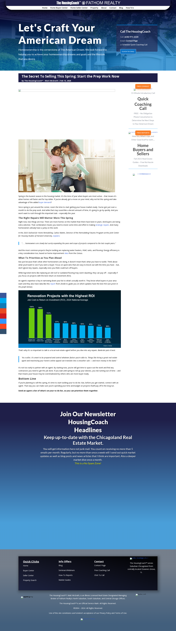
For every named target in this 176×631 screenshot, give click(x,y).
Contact (112, 8)
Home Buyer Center (59, 8)
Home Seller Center (79, 8)
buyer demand (45, 202)
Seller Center (28, 575)
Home (44, 8)
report (52, 284)
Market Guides (65, 580)
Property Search (29, 580)
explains (56, 236)
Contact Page (100, 565)
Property (94, 8)
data (66, 253)
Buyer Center (28, 570)
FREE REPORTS (143, 133)
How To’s (130, 8)
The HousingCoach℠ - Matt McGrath (41, 80)
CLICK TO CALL (128, 51)
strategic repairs (102, 225)
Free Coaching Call (102, 570)
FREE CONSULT (143, 86)
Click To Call (99, 575)
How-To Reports (66, 575)
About (104, 8)
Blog (121, 8)
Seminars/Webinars (67, 570)
